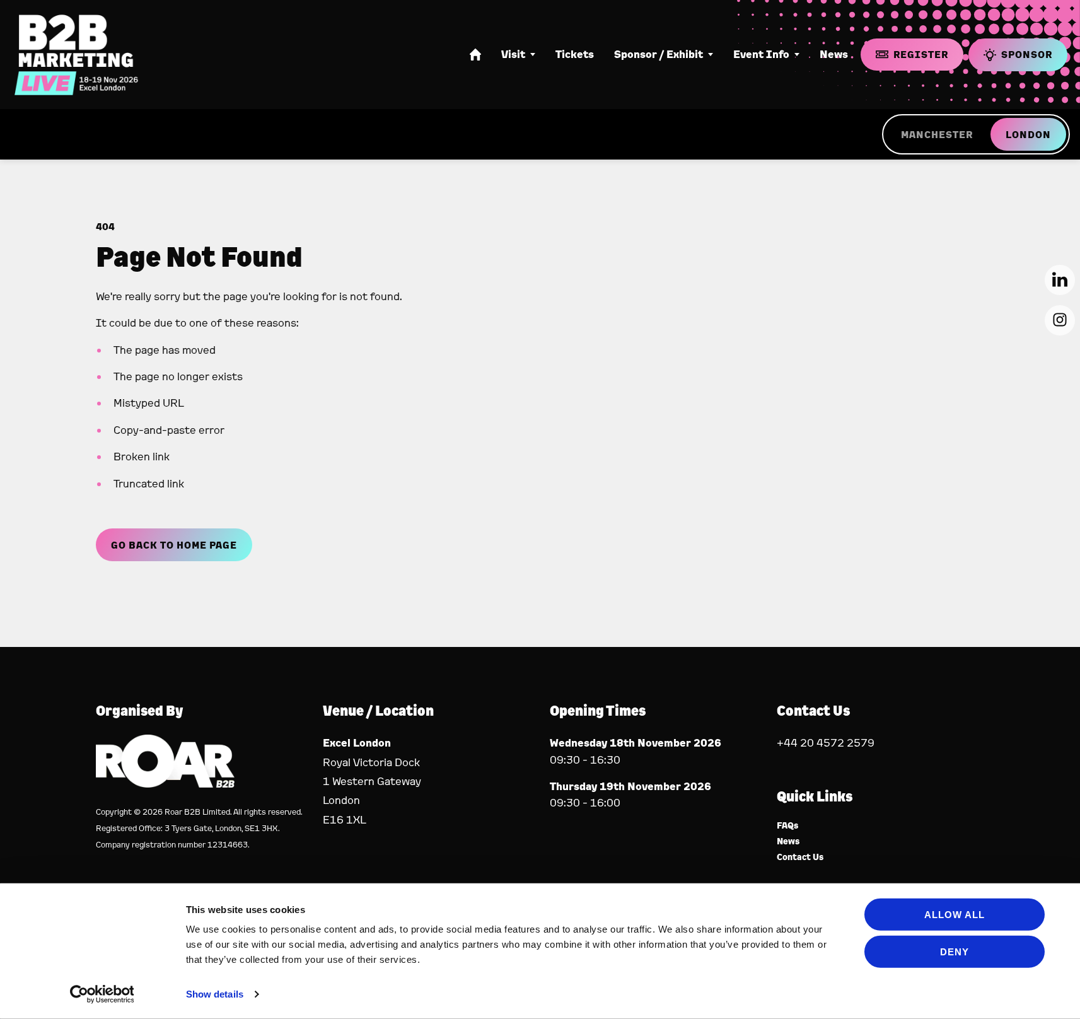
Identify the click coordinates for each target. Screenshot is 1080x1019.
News (834, 54)
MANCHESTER (937, 134)
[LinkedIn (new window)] (1060, 280)
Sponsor (1026, 54)
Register (920, 54)
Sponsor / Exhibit (658, 54)
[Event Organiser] (165, 783)
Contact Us (800, 857)
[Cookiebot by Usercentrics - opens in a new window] (102, 994)
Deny (954, 951)
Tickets (574, 54)
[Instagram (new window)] (1060, 320)
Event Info (761, 54)
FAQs (788, 825)
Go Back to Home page (174, 545)
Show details (214, 994)
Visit (513, 54)
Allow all (954, 914)
